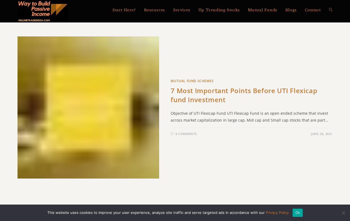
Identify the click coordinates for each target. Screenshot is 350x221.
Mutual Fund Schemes (192, 81)
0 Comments (186, 134)
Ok (297, 212)
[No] (343, 213)
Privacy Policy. (278, 212)
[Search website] (331, 10)
